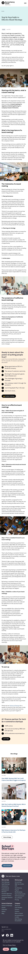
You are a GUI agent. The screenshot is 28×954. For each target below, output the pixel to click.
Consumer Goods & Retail (7, 898)
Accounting (18, 882)
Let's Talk (6, 739)
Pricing (17, 900)
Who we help (5, 880)
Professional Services (5, 890)
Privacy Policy (12, 945)
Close (5, 949)
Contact (17, 911)
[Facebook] (7, 935)
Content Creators (6, 895)
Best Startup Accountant (18, 920)
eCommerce (5, 886)
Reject (14, 949)
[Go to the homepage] (8, 3)
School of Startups (7, 903)
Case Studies (18, 907)
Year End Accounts (20, 894)
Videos (3, 911)
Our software (18, 898)
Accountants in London (19, 916)
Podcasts (4, 909)
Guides (4, 907)
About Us (17, 905)
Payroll (17, 890)
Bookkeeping (18, 892)
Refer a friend (19, 913)
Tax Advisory (18, 888)
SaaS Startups (6, 884)
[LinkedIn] (11, 935)
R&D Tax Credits (19, 884)
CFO (16, 886)
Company (17, 903)
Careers (17, 909)
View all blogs (7, 837)
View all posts (7, 865)
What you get (18, 880)
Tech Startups (5, 882)
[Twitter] (3, 935)
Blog (3, 913)
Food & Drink (5, 888)
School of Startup (15, 705)
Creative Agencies (7, 893)
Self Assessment (19, 896)
